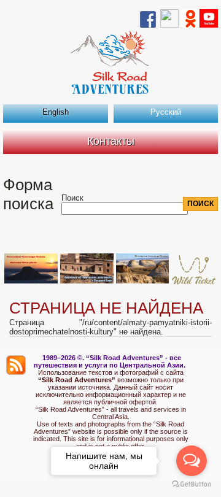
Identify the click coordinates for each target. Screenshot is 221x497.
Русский (165, 112)
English (55, 112)
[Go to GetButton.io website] (191, 484)
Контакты (110, 141)
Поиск (72, 197)
